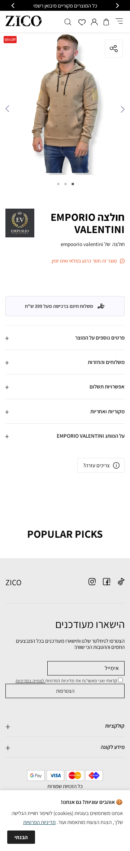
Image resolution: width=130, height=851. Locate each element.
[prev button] (117, 5)
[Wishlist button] (82, 23)
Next (9, 110)
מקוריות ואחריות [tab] (107, 411)
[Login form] (94, 22)
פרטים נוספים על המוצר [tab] (100, 337)
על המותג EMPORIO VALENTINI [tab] (91, 435)
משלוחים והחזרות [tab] (106, 362)
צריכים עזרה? (96, 465)
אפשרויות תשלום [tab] (107, 386)
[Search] (68, 22)
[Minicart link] (106, 22)
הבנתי (21, 837)
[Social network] (121, 581)
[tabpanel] (65, 105)
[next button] (13, 5)
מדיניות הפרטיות (39, 822)
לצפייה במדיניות (30, 681)
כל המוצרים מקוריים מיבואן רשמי (65, 5)
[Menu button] (119, 21)
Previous (121, 110)
